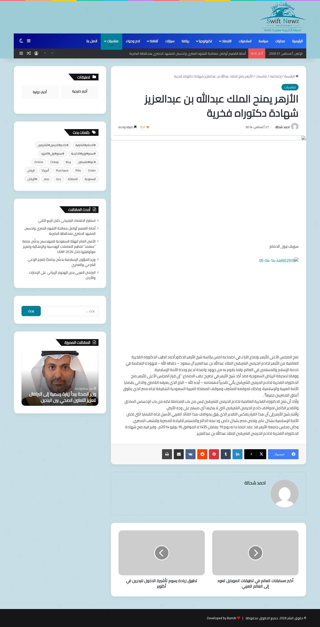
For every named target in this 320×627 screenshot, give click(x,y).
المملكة (73, 179)
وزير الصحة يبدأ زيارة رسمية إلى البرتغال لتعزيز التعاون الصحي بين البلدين (62, 397)
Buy (68, 162)
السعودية (90, 179)
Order (92, 170)
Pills (78, 170)
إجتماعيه (276, 76)
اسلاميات (245, 41)
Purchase (62, 170)
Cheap (54, 162)
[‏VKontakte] (191, 454)
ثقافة (154, 41)
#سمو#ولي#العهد (52, 153)
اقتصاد (227, 41)
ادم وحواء (133, 41)
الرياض (31, 170)
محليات (280, 41)
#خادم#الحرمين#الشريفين (53, 145)
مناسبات (112, 41)
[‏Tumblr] (226, 454)
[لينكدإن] (237, 454)
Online (38, 162)
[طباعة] (167, 454)
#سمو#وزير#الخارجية (83, 153)
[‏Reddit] (202, 454)
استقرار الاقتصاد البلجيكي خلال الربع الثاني (67, 220)
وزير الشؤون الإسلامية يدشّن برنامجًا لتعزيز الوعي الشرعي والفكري (62, 262)
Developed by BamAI (221, 618)
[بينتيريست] (214, 454)
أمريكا (45, 170)
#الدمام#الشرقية (86, 145)
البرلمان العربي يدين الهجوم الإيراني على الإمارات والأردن (62, 275)
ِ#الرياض (32, 179)
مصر (46, 179)
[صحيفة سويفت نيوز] (283, 17)
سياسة (263, 41)
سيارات (169, 41)
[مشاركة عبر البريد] (179, 454)
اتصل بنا (91, 41)
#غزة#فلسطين (87, 162)
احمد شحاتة (283, 127)
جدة (58, 179)
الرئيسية (297, 41)
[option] (60, 378)
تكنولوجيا (205, 41)
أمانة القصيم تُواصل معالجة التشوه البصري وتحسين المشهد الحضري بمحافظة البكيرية (60, 231)
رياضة (185, 41)
